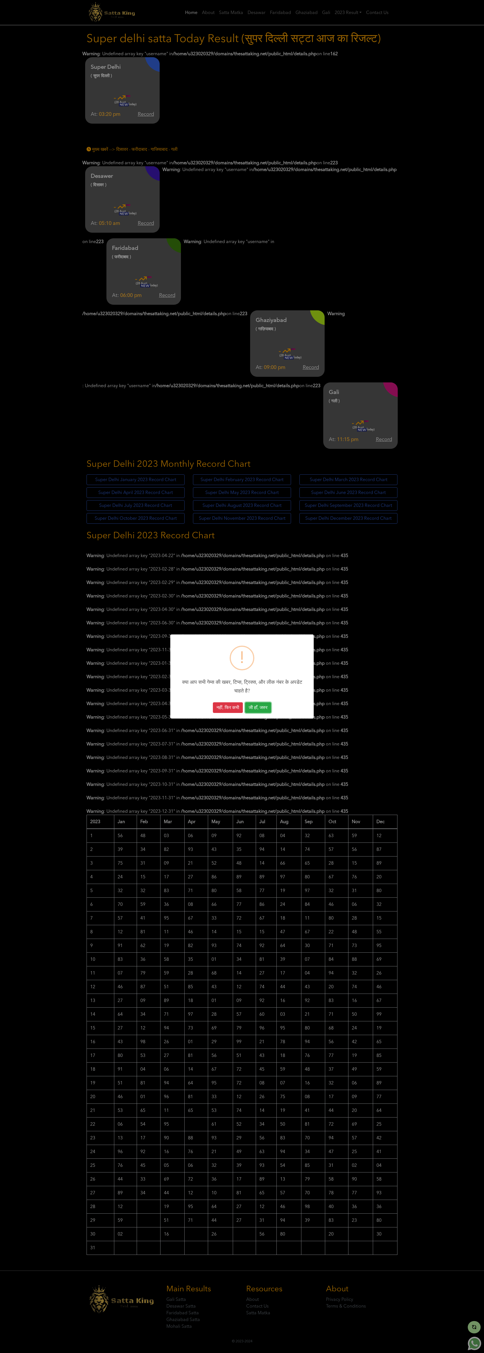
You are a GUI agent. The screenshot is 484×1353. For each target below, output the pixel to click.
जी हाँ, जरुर (258, 708)
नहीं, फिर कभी (228, 708)
